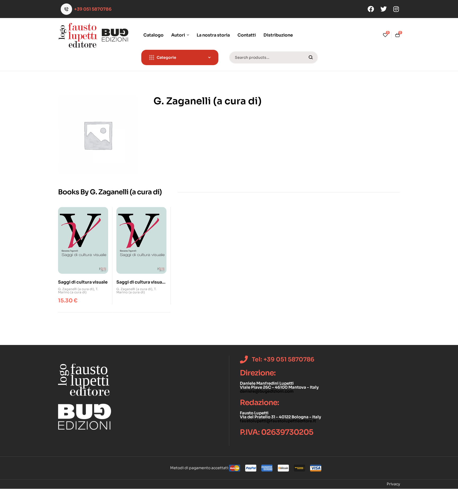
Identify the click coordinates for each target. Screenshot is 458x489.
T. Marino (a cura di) (78, 290)
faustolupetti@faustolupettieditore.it (278, 420)
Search (310, 57)
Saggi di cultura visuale (83, 282)
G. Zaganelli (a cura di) (76, 289)
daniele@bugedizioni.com (267, 391)
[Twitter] (383, 9)
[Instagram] (396, 9)
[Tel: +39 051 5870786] (244, 360)
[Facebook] (370, 9)
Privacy (393, 484)
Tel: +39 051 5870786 (283, 359)
